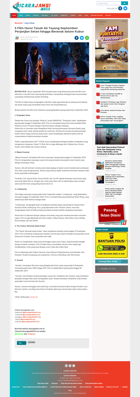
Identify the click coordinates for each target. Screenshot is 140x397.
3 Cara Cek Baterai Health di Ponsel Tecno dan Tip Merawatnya (111, 96)
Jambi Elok (64, 15)
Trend (21, 15)
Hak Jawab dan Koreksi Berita (35, 387)
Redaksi (55, 383)
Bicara (28, 15)
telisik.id (33, 297)
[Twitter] (73, 365)
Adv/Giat (108, 15)
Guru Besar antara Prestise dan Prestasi (113, 111)
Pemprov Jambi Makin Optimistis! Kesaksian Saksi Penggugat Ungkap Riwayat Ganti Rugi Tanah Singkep (115, 164)
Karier (125, 387)
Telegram (31, 334)
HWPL (80, 15)
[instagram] (70, 365)
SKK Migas (45, 15)
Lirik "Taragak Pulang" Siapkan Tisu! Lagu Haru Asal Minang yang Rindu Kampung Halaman (113, 87)
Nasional (36, 15)
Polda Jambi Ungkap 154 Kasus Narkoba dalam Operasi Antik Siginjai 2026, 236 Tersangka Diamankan (114, 192)
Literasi (72, 15)
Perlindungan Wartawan (71, 383)
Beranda (18, 23)
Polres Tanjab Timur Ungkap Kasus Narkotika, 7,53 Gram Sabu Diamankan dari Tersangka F (113, 118)
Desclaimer (99, 387)
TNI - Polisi (54, 15)
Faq (70, 390)
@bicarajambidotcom (32, 312)
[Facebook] (66, 365)
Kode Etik (16, 387)
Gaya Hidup (29, 23)
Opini (86, 15)
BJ (68, 393)
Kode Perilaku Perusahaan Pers (63, 387)
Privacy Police (112, 387)
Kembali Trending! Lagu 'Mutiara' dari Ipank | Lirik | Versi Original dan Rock (113, 104)
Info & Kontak (85, 387)
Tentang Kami (42, 383)
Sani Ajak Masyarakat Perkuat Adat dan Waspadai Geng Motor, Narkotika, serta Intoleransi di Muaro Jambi (111, 150)
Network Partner (96, 15)
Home (14, 15)
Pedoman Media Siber (93, 383)
